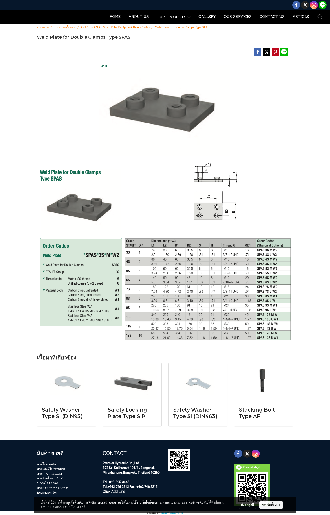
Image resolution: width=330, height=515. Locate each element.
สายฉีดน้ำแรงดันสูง (50, 478)
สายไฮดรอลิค (46, 464)
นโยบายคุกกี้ (77, 507)
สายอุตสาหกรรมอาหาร (53, 488)
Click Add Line (114, 491)
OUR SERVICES (238, 17)
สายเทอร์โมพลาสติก (51, 469)
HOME (115, 17)
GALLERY (207, 17)
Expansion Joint (48, 492)
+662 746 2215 (147, 486)
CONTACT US (272, 17)
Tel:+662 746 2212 (116, 486)
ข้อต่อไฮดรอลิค (47, 483)
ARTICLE (301, 17)
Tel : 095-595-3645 (116, 482)
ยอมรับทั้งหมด (271, 505)
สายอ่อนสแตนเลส (49, 473)
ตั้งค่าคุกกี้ (247, 505)
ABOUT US (138, 17)
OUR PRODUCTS (172, 17)
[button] (320, 17)
